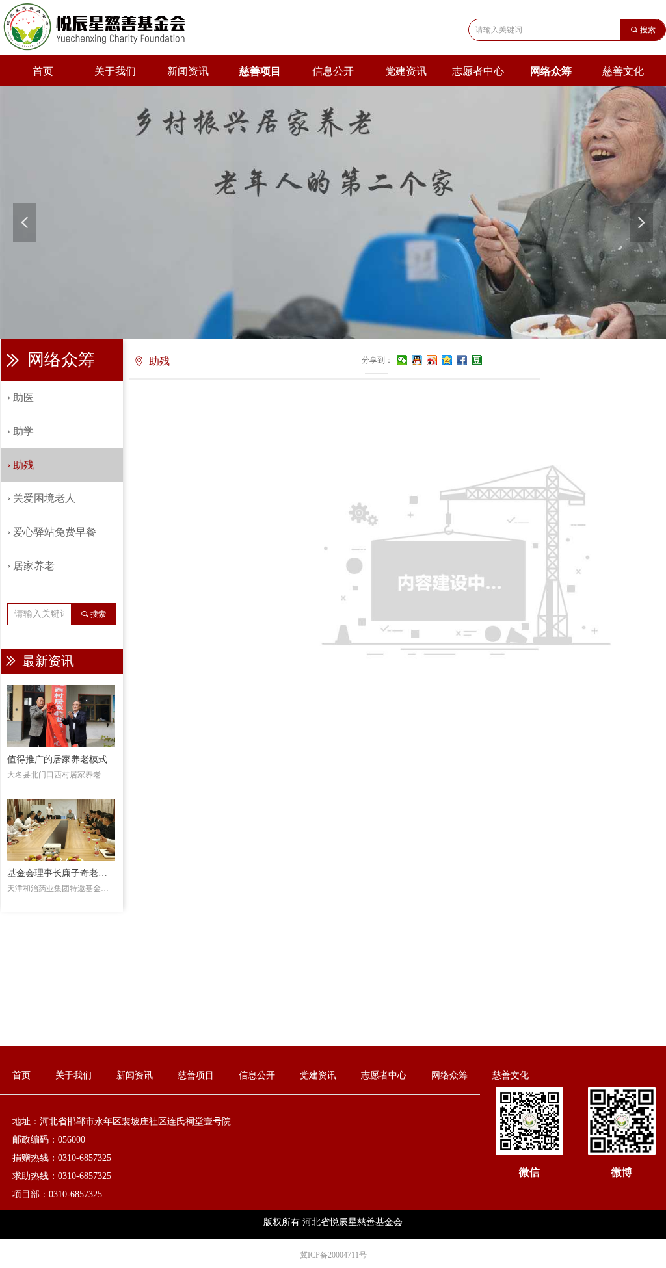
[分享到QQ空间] (447, 360)
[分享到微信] (402, 360)
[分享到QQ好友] (417, 360)
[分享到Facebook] (462, 360)
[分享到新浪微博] (432, 360)
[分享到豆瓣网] (477, 360)
